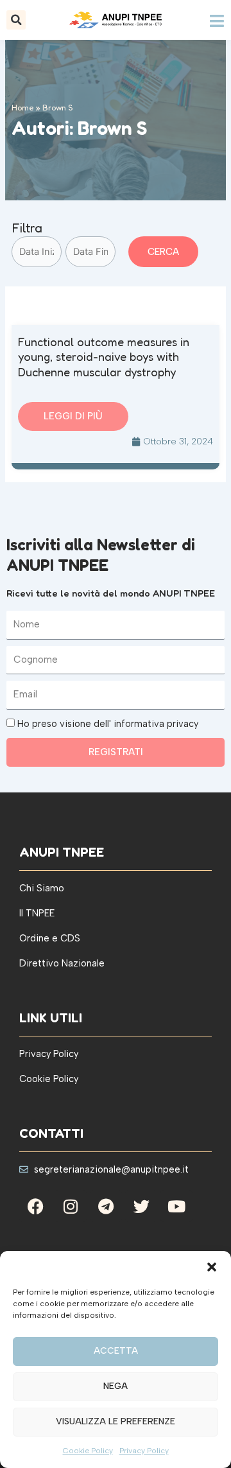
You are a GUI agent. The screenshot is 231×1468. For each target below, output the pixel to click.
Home (23, 107)
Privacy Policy (144, 1450)
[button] (211, 1267)
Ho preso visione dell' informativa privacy (107, 724)
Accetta (116, 1350)
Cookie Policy (88, 1450)
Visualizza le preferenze (115, 1421)
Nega (115, 1386)
